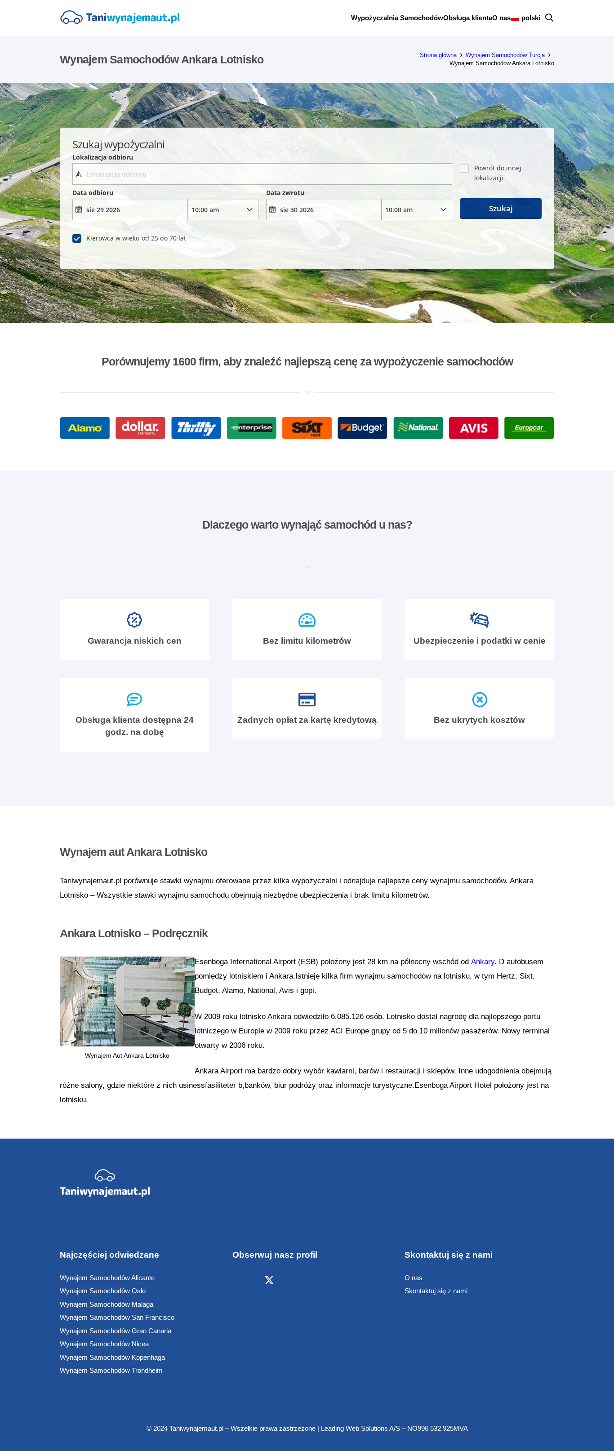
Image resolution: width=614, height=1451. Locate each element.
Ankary (482, 961)
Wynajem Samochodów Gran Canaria (115, 1331)
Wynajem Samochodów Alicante (107, 1278)
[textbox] (262, 174)
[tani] (119, 18)
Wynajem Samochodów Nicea (104, 1344)
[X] (269, 1281)
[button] (549, 18)
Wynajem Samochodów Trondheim (111, 1370)
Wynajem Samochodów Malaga (106, 1304)
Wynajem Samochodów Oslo (103, 1291)
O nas (414, 1278)
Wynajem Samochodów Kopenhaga (112, 1357)
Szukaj (501, 208)
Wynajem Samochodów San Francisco (117, 1317)
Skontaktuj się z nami (436, 1291)
